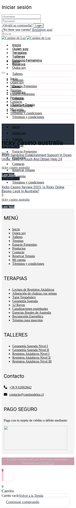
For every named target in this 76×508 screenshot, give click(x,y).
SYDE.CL (47, 463)
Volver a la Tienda (31, 495)
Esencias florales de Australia (31, 312)
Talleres (17, 74)
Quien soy (17, 82)
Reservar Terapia (23, 104)
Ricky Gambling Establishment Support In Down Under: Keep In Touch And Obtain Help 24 (37, 157)
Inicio (16, 229)
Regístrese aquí (42, 29)
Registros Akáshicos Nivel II (31, 357)
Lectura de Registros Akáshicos (33, 289)
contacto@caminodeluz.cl (26, 394)
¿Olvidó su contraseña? (17, 25)
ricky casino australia (16, 167)
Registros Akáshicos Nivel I (30, 354)
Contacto (16, 101)
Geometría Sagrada (25, 301)
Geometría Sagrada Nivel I (30, 346)
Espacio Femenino (24, 86)
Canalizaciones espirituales (30, 308)
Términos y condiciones (26, 113)
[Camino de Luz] (39, 38)
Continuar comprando (22, 502)
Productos (19, 92)
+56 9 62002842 (20, 387)
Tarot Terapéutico (24, 297)
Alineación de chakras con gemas (34, 293)
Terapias (15, 90)
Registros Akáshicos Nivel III (32, 361)
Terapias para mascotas (27, 320)
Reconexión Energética (27, 316)
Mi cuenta (19, 111)
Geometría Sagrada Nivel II (30, 350)
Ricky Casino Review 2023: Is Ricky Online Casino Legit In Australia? (33, 189)
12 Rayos (18, 305)
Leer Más (8, 174)
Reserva (18, 64)
